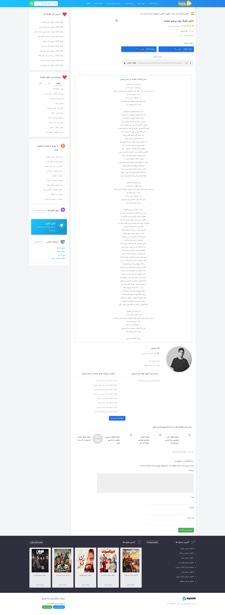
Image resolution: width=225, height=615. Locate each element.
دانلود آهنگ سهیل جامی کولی (53, 41)
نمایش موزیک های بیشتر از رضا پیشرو (98, 373)
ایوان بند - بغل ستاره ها (55, 108)
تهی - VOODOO (57, 89)
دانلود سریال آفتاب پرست (185, 567)
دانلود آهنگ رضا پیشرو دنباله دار (106, 412)
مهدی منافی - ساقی (56, 127)
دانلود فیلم (98, 3)
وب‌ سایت (190, 518)
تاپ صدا (185, 3)
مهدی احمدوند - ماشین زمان (53, 190)
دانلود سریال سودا (187, 558)
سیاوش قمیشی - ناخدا (55, 118)
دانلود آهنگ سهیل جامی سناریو (52, 46)
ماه (49, 83)
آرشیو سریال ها (152, 542)
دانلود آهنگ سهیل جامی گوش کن (51, 65)
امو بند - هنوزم (57, 176)
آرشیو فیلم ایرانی (36, 542)
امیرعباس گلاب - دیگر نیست (53, 94)
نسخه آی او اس (59, 607)
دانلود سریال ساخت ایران (185, 577)
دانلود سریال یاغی (187, 572)
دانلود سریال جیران (187, 548)
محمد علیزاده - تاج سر (55, 171)
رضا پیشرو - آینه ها (56, 99)
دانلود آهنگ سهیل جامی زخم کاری (51, 51)
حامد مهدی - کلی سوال (55, 185)
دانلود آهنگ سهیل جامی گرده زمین (51, 27)
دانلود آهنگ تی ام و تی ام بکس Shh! (50, 56)
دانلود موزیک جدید (58, 258)
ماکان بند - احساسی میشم (54, 166)
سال (40, 83)
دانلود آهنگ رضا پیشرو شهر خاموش (105, 385)
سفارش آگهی (39, 242)
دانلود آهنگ (153, 3)
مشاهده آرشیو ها (117, 418)
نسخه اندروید (47, 607)
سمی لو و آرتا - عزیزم (56, 123)
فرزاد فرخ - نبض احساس (54, 157)
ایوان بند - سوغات (56, 194)
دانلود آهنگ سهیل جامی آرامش (52, 22)
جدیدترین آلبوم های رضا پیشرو (145, 373)
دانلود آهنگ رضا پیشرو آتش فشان (105, 389)
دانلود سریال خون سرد (186, 562)
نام (192, 497)
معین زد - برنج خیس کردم (54, 199)
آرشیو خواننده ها (40, 210)
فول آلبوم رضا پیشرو (149, 353)
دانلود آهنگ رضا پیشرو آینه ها (106, 381)
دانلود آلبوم (129, 3)
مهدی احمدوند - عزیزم (55, 180)
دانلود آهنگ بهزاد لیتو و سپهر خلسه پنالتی (48, 32)
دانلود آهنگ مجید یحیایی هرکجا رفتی (50, 36)
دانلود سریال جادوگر (187, 581)
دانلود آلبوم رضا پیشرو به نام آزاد (149, 381)
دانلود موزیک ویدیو (113, 3)
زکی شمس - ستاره (57, 113)
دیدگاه (191, 470)
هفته (58, 83)
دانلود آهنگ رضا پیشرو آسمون (106, 407)
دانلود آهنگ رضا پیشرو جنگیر (107, 398)
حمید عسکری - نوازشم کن (54, 132)
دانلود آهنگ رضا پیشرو (179, 452)
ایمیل (191, 507)
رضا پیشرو (124, 79)
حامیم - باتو (59, 103)
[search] (31, 3)
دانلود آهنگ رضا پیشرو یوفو (107, 403)
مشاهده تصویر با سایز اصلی (95, 20)
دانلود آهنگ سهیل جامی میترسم (51, 60)
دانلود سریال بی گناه (186, 553)
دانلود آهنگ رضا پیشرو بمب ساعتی (105, 394)
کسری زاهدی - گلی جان (55, 162)
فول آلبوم (141, 3)
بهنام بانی (61, 255)
